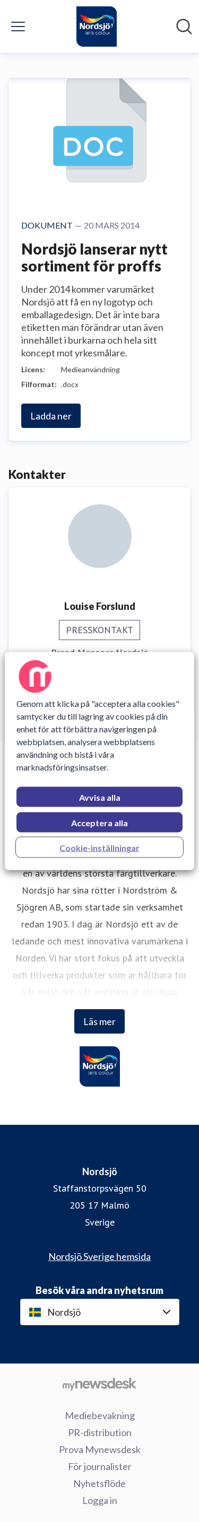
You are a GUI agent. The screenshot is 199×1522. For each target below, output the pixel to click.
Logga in (99, 1500)
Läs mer (99, 1021)
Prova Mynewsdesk (100, 1449)
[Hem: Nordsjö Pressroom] (96, 26)
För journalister (100, 1466)
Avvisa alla (99, 797)
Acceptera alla (99, 823)
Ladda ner (51, 416)
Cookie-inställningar (99, 848)
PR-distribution (100, 1432)
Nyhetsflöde (99, 1483)
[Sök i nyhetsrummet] (184, 26)
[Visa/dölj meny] (18, 27)
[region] (99, 761)
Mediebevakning (100, 1415)
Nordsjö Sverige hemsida (99, 1256)
